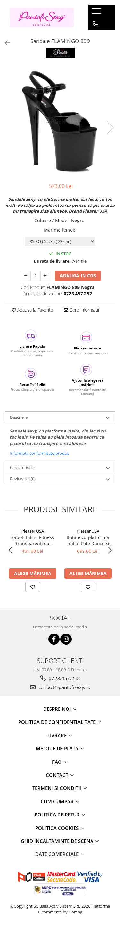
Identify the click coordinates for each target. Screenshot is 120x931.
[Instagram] (66, 639)
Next (110, 127)
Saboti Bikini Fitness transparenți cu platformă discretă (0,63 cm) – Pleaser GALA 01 (32, 540)
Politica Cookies (57, 828)
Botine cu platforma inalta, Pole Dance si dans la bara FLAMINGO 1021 (87, 540)
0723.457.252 (63, 678)
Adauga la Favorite (34, 310)
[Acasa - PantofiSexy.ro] (42, 17)
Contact (57, 775)
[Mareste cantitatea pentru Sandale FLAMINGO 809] (45, 276)
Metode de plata (58, 748)
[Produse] (97, 13)
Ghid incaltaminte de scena (58, 841)
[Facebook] (54, 639)
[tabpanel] (60, 121)
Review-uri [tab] (23, 479)
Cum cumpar (58, 801)
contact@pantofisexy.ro (63, 687)
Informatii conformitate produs (39, 453)
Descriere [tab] (19, 417)
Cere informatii (83, 310)
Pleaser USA (32, 531)
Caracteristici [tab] (22, 467)
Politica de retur (58, 814)
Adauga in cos (78, 276)
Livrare (57, 735)
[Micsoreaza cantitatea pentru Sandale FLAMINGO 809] (26, 276)
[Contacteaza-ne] (95, 24)
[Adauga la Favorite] (32, 587)
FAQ (57, 762)
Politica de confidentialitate (57, 722)
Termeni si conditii (57, 788)
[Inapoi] (5, 43)
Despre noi (57, 709)
